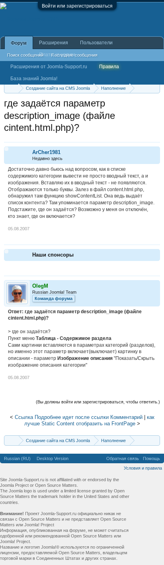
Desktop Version (52, 458)
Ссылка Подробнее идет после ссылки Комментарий (79, 417)
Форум (19, 43)
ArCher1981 (46, 152)
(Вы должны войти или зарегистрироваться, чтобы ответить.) (98, 401)
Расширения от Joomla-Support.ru (48, 66)
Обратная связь (122, 458)
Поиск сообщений (25, 55)
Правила (109, 66)
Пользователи (96, 42)
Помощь (151, 458)
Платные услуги (57, 54)
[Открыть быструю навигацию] (155, 88)
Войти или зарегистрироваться (77, 6)
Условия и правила (143, 468)
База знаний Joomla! (33, 78)
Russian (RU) (17, 458)
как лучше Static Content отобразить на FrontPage (89, 420)
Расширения (53, 42)
